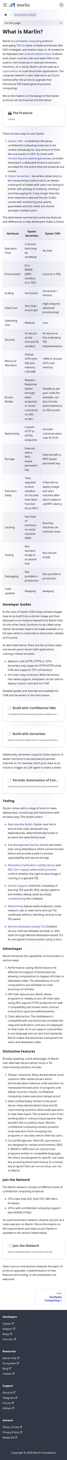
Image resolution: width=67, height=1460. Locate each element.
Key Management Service (23, 845)
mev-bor (8, 1339)
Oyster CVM (15, 141)
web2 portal (45, 869)
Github (7, 1408)
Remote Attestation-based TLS (26, 926)
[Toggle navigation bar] (5, 4)
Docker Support (17, 885)
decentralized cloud (39, 54)
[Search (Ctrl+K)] (61, 5)
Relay (6, 1334)
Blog (5, 1368)
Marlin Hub (9, 1358)
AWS (33, 154)
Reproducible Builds (20, 824)
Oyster (55, 75)
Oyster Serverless (18, 176)
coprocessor (10, 71)
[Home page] (6, 14)
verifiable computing (28, 41)
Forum (7, 1403)
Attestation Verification (22, 865)
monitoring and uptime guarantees (29, 158)
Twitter (7, 1374)
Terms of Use (11, 1427)
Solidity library (46, 865)
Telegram (8, 1398)
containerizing (17, 898)
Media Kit (8, 1437)
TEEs (19, 45)
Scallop (57, 939)
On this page (12, 23)
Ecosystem (9, 1363)
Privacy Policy (11, 1432)
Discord (7, 1392)
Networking (15, 906)
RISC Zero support (19, 869)
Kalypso (7, 1329)
